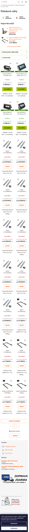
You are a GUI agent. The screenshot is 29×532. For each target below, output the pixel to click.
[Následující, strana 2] (14, 427)
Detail (7, 166)
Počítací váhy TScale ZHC (9, 461)
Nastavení (14, 523)
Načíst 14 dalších (14, 421)
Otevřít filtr (6, 58)
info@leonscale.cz (10, 446)
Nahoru (15, 436)
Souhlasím (14, 528)
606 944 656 (9, 450)
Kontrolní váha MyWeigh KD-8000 (12, 466)
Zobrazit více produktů (14, 46)
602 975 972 (8, 453)
